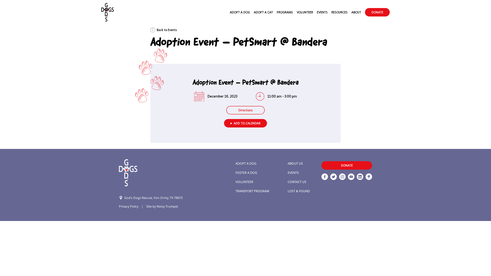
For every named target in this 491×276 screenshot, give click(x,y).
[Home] (107, 12)
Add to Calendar (247, 123)
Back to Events (167, 30)
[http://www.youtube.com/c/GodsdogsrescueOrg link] (351, 176)
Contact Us (297, 182)
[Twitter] (333, 176)
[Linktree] (369, 176)
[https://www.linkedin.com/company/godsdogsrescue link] (360, 176)
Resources (339, 12)
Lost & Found (299, 191)
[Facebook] (324, 176)
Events (322, 12)
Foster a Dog (246, 173)
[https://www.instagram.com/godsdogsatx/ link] (342, 176)
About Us (295, 163)
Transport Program (252, 191)
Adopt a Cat (263, 12)
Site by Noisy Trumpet (162, 206)
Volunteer (305, 12)
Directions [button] (245, 110)
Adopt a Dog (246, 163)
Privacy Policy (128, 206)
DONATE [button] (377, 12)
